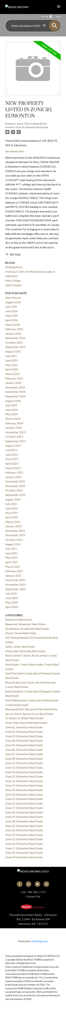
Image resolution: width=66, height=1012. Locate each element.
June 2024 (11, 409)
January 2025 (13, 382)
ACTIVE (45, 16)
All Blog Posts (13, 267)
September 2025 (15, 346)
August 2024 (13, 400)
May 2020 (11, 602)
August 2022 (13, 499)
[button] (19, 884)
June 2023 (11, 454)
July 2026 (11, 306)
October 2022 (14, 490)
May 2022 (11, 512)
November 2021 (15, 535)
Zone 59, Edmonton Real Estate (24, 857)
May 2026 (11, 315)
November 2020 (15, 584)
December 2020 (15, 580)
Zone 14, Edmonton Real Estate (24, 772)
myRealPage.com (39, 941)
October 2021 (14, 539)
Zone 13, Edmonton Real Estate (24, 767)
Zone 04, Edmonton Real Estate (24, 740)
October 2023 (14, 436)
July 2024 (11, 405)
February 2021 (14, 571)
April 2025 (11, 369)
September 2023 (15, 441)
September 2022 (15, 494)
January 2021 (13, 575)
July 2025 (11, 356)
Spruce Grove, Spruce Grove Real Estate (29, 713)
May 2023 (11, 459)
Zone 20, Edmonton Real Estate (24, 794)
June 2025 (11, 360)
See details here (14, 151)
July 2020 (11, 593)
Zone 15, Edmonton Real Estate (24, 776)
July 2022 (11, 503)
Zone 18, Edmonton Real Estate (24, 790)
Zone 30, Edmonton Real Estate (31, 127)
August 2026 (13, 302)
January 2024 (13, 427)
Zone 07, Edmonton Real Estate (24, 754)
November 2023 (15, 432)
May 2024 (11, 414)
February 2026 (14, 329)
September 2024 (15, 396)
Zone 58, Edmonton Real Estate (24, 852)
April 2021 (11, 562)
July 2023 (11, 450)
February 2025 (14, 378)
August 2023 (13, 445)
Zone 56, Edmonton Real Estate (24, 843)
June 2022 (11, 508)
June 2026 (11, 311)
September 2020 (15, 589)
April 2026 (11, 320)
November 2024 (15, 391)
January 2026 (13, 333)
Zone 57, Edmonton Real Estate (24, 848)
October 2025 (14, 342)
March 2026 (12, 324)
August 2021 (13, 544)
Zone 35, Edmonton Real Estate (24, 825)
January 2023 (13, 477)
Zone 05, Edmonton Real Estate (24, 745)
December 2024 (15, 387)
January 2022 (13, 526)
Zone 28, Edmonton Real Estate (24, 812)
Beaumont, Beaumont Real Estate (25, 624)
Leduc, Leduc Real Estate (20, 646)
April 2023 (11, 463)
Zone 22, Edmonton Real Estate (24, 803)
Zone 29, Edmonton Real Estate (24, 816)
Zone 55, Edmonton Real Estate (24, 839)
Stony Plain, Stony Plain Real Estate (26, 722)
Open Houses (13, 285)
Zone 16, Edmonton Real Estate (24, 781)
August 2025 (13, 351)
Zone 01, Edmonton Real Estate (24, 727)
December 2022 (15, 481)
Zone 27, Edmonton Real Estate (24, 807)
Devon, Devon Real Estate (20, 633)
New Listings (13, 280)
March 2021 (12, 566)
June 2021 (11, 553)
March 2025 (12, 373)
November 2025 (15, 338)
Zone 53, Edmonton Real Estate (24, 834)
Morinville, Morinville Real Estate (25, 651)
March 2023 (12, 468)
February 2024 (14, 423)
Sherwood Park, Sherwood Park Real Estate (31, 709)
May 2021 (11, 557)
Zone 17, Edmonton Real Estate (24, 785)
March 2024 (12, 418)
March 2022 (12, 521)
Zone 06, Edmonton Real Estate (24, 749)
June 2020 (11, 598)
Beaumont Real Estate (18, 619)
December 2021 (15, 530)
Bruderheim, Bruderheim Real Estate (27, 628)
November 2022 (15, 486)
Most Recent (13, 297)
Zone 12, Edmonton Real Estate (24, 763)
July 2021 (11, 548)
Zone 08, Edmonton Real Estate (24, 758)
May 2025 (11, 365)
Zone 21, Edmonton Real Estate (24, 798)
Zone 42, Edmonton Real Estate (24, 830)
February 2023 (14, 472)
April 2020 (11, 607)
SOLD (58, 16)
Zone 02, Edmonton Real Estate (24, 731)
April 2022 (11, 517)
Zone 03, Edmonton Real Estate (24, 736)
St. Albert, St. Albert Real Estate (24, 718)
